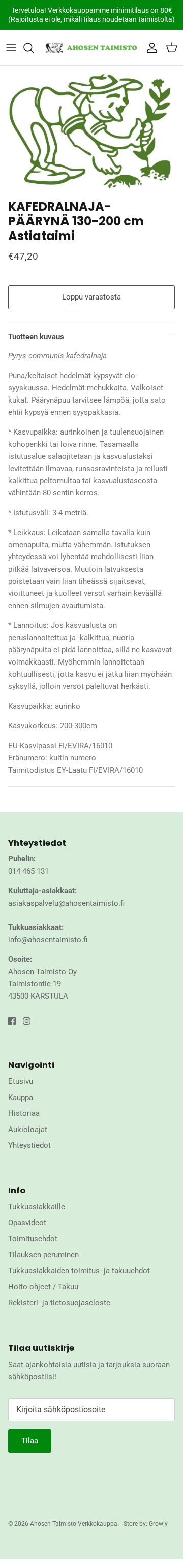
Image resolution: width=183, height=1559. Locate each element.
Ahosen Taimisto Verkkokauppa (73, 1524)
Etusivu (20, 1081)
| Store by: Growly (144, 1524)
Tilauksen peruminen (43, 1254)
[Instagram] (26, 1021)
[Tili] (149, 48)
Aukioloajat (27, 1129)
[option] (91, 130)
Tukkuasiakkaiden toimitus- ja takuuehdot (79, 1270)
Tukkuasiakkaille (36, 1206)
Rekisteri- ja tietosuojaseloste (59, 1302)
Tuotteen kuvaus (36, 336)
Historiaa (24, 1113)
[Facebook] (12, 1021)
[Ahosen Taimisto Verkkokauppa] (91, 47)
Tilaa (29, 1440)
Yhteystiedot (29, 1145)
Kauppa (20, 1097)
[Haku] (33, 48)
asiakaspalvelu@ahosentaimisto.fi (66, 903)
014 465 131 (28, 871)
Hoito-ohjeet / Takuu (43, 1286)
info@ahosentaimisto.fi (47, 939)
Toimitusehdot (32, 1238)
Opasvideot (27, 1223)
